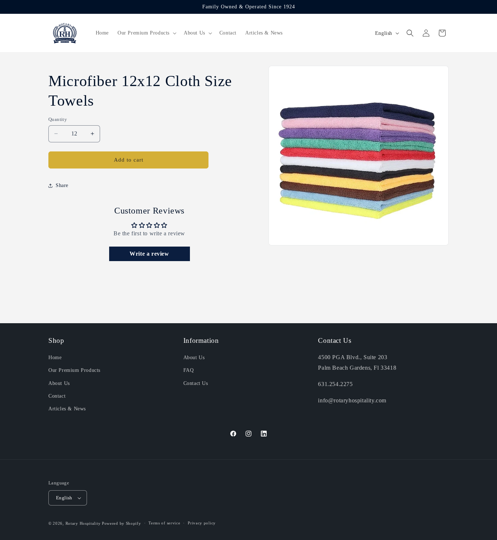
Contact (56, 396)
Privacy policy (202, 523)
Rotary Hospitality (83, 523)
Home (54, 357)
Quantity (57, 119)
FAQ (188, 370)
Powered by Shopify (121, 523)
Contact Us (195, 383)
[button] (146, 33)
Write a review (149, 254)
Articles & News (67, 408)
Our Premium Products (74, 370)
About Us (59, 383)
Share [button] (62, 185)
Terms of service (164, 523)
